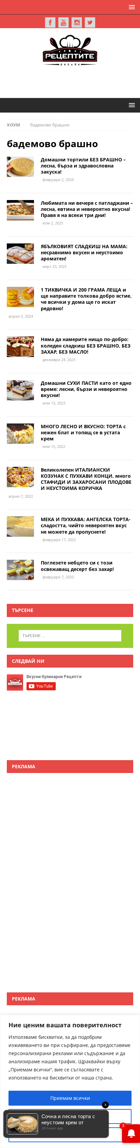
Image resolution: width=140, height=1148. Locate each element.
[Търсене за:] (70, 635)
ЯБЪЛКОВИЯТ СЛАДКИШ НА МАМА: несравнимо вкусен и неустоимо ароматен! (84, 252)
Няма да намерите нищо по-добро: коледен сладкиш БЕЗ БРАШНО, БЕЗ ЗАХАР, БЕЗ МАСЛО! (85, 345)
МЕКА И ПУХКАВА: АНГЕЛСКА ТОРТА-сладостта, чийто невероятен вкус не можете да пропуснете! (85, 525)
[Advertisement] (73, 80)
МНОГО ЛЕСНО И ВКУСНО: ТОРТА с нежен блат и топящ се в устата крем (83, 432)
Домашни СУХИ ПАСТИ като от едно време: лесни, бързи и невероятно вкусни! (86, 389)
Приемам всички (70, 1098)
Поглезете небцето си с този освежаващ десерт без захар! (77, 565)
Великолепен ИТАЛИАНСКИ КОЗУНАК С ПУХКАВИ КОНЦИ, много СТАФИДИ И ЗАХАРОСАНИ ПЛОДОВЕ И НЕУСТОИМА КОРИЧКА (86, 479)
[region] (70, 1081)
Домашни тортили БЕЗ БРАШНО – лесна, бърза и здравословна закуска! (83, 165)
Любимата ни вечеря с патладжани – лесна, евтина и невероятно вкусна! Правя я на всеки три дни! (87, 209)
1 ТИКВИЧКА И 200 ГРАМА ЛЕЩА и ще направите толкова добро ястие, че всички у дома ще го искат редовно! (86, 299)
